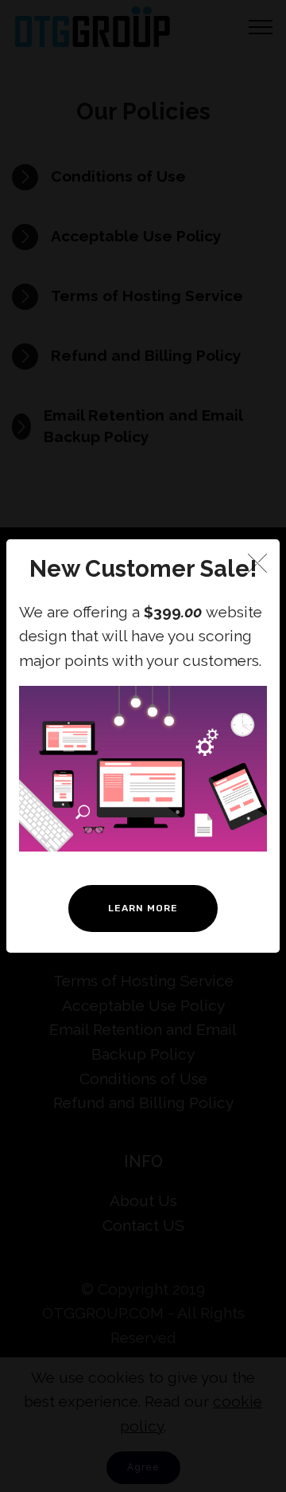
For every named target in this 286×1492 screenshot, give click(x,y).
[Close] (257, 562)
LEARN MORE (143, 908)
